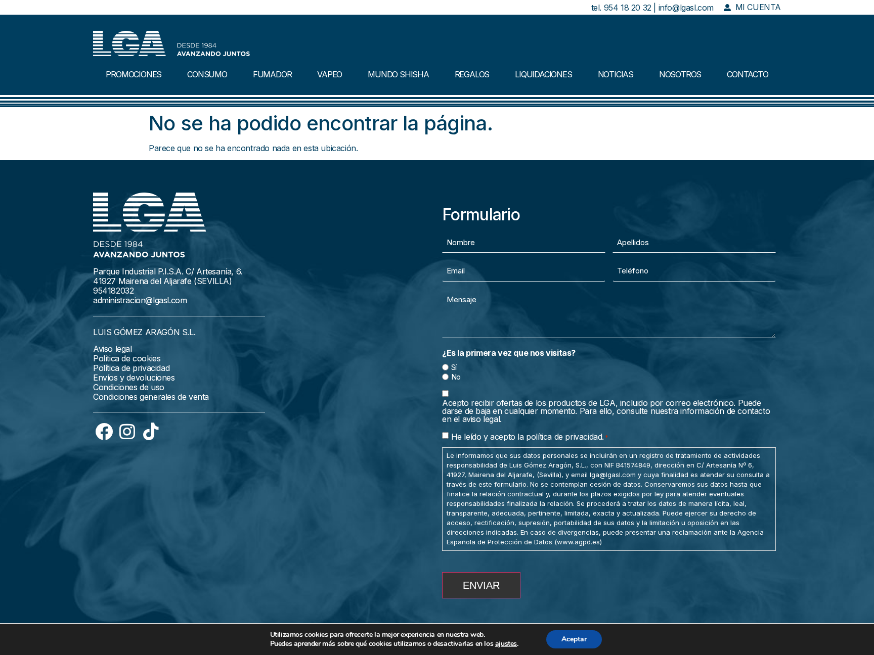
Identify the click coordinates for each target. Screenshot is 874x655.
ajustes (506, 643)
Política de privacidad (131, 368)
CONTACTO (747, 74)
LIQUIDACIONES (543, 74)
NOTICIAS (615, 74)
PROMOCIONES (133, 74)
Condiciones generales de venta (151, 397)
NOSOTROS (680, 74)
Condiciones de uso (128, 387)
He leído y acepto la (529, 437)
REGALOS (472, 74)
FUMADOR (272, 74)
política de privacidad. (565, 437)
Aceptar (574, 639)
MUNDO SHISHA (398, 74)
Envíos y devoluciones (134, 377)
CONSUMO (207, 74)
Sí (454, 367)
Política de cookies (126, 358)
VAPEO (329, 74)
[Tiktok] (150, 431)
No (456, 377)
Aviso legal (112, 349)
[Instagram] (127, 431)
